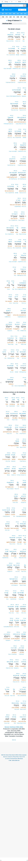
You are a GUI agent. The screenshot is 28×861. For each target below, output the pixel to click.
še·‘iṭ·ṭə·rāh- (23, 689)
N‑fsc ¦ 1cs (24, 68)
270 (24, 253)
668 (14, 549)
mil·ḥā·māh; (23, 523)
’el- (13, 283)
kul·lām (16, 496)
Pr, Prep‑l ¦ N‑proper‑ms (21, 474)
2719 (13, 508)
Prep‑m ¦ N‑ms (12, 543)
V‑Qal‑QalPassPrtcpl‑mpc (21, 516)
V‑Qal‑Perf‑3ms (5, 557)
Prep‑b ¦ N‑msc (23, 709)
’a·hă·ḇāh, (23, 634)
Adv (25, 488)
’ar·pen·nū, (23, 269)
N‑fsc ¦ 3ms (8, 461)
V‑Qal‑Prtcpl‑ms (23, 461)
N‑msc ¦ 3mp (15, 502)
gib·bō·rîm (7, 468)
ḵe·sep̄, (6, 592)
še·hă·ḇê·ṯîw (23, 283)
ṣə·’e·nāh (21, 648)
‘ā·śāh (6, 551)
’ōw (16, 338)
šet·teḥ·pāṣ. (10, 379)
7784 (16, 101)
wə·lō (10, 62)
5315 (24, 60)
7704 (24, 349)
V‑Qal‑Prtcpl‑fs (12, 405)
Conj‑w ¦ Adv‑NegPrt (7, 68)
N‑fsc (18, 447)
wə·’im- (4, 351)
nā (25, 89)
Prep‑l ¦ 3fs (17, 488)
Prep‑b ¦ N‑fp (23, 344)
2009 (13, 452)
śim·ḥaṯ (14, 716)
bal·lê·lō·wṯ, (10, 34)
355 (11, 336)
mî (23, 399)
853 (17, 46)
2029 (24, 308)
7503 (24, 267)
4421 (24, 521)
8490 (15, 411)
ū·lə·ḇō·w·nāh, (8, 427)
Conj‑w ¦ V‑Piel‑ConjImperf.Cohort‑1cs (13, 96)
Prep (17, 234)
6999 (24, 425)
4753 (16, 425)
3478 (24, 494)
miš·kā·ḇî (17, 34)
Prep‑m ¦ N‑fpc (17, 640)
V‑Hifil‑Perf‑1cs (7, 316)
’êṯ (18, 48)
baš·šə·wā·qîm (14, 103)
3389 (10, 322)
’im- (18, 351)
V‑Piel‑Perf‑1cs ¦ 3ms (17, 68)
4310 (22, 397)
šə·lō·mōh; (23, 675)
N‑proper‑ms (23, 502)
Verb (12, 385)
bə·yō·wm (23, 703)
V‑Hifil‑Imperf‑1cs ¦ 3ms (21, 275)
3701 (6, 590)
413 (16, 294)
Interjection (24, 96)
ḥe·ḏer (10, 296)
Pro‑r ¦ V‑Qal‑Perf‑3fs (11, 54)
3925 (7, 508)
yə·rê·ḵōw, (19, 537)
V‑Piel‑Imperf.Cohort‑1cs (8, 123)
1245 (24, 46)
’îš (18, 523)
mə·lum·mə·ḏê (6, 510)
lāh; (18, 482)
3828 (9, 425)
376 (16, 521)
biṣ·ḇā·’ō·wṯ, (23, 338)
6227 (7, 411)
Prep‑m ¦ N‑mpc (23, 585)
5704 (16, 225)
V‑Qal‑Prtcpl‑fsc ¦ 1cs (22, 316)
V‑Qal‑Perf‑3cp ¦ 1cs (11, 165)
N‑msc (8, 289)
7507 (24, 604)
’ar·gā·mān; (23, 620)
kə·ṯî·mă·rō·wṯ (14, 413)
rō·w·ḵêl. (23, 454)
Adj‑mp (8, 474)
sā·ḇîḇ (24, 482)
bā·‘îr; (24, 186)
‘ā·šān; (7, 413)
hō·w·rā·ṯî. (23, 310)
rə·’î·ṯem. (18, 200)
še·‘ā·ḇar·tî (14, 214)
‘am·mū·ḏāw (20, 592)
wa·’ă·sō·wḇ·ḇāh (16, 89)
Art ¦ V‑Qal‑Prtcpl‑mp (22, 178)
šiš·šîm (14, 468)
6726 (16, 659)
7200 (18, 198)
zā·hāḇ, (17, 606)
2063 (17, 397)
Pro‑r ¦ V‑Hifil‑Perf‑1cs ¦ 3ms (20, 289)
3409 (19, 535)
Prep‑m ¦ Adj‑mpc (10, 488)
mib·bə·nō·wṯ (16, 634)
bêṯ (9, 283)
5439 (24, 480)
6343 (13, 535)
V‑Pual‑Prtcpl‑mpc (6, 516)
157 (13, 46)
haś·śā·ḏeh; (23, 351)
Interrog (22, 405)
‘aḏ (17, 227)
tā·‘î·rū (12, 351)
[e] (23, 32)
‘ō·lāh (13, 399)
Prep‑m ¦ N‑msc (23, 447)
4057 (24, 411)
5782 (12, 349)
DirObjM (17, 54)
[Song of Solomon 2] (2, 386)
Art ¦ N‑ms (24, 358)
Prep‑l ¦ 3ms (23, 571)
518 (16, 349)
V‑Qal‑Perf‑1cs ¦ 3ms (22, 82)
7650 (8, 308)
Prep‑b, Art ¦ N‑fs (22, 109)
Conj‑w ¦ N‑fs (9, 433)
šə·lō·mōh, (9, 565)
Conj (16, 344)
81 (16, 439)
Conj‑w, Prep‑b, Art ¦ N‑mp (21, 123)
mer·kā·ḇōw (11, 606)
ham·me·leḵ (16, 565)
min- (7, 399)
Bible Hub (14, 739)
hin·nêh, (13, 454)
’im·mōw (7, 689)
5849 (24, 687)
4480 (6, 397)
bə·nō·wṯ (17, 324)
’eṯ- (17, 365)
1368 (7, 466)
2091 (16, 604)
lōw (25, 565)
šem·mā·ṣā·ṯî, (10, 227)
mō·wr (16, 427)
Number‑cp (13, 474)
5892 (24, 101)
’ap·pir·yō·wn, (12, 551)
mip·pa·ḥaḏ (12, 537)
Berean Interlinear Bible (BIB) (14, 727)
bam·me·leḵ (10, 661)
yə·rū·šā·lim (9, 324)
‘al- (23, 34)
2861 (17, 701)
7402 (24, 452)
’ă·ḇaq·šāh (10, 117)
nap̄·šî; (24, 62)
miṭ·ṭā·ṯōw (7, 454)
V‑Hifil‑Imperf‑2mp (10, 358)
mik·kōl (24, 441)
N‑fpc (18, 330)
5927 (12, 397)
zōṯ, (18, 399)
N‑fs (14, 516)
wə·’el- (16, 296)
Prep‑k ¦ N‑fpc (15, 419)
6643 (24, 336)
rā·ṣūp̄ (11, 620)
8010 (24, 466)
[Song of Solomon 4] (26, 386)
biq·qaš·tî (23, 48)
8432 (17, 618)
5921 (22, 32)
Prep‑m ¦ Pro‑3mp (22, 234)
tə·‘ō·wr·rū (23, 365)
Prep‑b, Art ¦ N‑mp (14, 109)
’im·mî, (24, 296)
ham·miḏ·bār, (22, 413)
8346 (13, 466)
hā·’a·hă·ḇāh (10, 365)
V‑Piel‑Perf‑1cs (23, 54)
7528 (11, 618)
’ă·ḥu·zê (24, 510)
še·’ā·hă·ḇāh (11, 48)
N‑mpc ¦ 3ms (21, 599)
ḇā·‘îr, (24, 103)
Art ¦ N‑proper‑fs (15, 585)
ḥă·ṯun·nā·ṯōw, (15, 703)
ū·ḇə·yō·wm (23, 716)
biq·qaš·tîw (18, 62)
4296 (8, 452)
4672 (24, 74)
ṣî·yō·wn (16, 661)
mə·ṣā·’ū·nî (12, 158)
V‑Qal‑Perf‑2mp (18, 206)
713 (24, 618)
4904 (18, 32)
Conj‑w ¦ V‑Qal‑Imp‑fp (12, 654)
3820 (7, 714)
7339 (24, 115)
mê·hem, (23, 227)
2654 (11, 377)
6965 (13, 74)
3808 (9, 60)
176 (15, 336)
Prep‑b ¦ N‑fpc (10, 344)
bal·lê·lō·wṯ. (23, 551)
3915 (11, 32)
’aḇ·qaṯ (17, 441)
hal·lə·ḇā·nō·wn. (14, 579)
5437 (18, 87)
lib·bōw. (7, 716)
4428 (17, 563)
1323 (17, 322)
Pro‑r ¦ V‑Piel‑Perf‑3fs (22, 695)
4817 (11, 604)
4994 (24, 87)
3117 (24, 701)
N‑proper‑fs (10, 330)
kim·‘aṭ (22, 214)
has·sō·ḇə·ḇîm (13, 172)
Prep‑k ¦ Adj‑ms (21, 220)
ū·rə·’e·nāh (13, 648)
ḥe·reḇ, (13, 510)
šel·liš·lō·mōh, (22, 468)
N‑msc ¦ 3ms (11, 612)
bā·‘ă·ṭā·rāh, (16, 675)
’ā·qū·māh (12, 76)
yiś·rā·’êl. (23, 496)
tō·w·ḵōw (16, 620)
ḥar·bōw (7, 523)
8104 (24, 170)
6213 (6, 549)
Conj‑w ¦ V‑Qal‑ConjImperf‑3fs (20, 385)
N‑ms (8, 419)
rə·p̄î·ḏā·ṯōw (23, 606)
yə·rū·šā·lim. (7, 634)
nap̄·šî (24, 200)
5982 (21, 590)
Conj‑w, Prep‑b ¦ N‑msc (21, 723)
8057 (14, 714)
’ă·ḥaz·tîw (23, 255)
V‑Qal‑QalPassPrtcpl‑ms (8, 626)
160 (11, 363)
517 (24, 294)
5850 (17, 673)
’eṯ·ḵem (24, 324)
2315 (9, 294)
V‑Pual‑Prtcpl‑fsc (22, 433)
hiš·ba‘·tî (8, 310)
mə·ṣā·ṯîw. (23, 76)
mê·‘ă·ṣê (23, 579)
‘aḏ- (15, 269)
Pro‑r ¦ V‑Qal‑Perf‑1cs (13, 220)
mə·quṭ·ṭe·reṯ (22, 427)
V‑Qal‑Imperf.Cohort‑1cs (10, 82)
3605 (24, 439)
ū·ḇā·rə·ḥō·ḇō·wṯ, (21, 117)
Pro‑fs (18, 405)
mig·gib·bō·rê (10, 482)
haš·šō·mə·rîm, (22, 172)
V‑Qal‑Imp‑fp (21, 654)
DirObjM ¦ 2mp (23, 330)
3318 (21, 645)
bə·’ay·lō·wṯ (10, 338)
